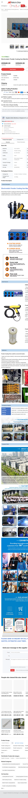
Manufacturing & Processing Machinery (12, 9)
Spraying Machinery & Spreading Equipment (11, 764)
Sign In (3, 133)
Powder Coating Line (5, 745)
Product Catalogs (19, 743)
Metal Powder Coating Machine (8, 782)
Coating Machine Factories (7, 776)
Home (2, 9)
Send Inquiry (13, 69)
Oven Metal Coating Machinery (8, 770)
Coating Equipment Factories (22, 776)
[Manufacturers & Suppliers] (14, 2)
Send (12, 670)
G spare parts (4, 750)
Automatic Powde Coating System (19, 745)
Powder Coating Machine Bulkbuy (9, 785)
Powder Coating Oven (17, 748)
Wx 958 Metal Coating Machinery (9, 767)
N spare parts (16, 750)
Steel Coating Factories (7, 779)
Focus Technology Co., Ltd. (16, 792)
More (2, 788)
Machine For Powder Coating (20, 779)
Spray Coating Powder (22, 782)
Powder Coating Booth (5, 748)
